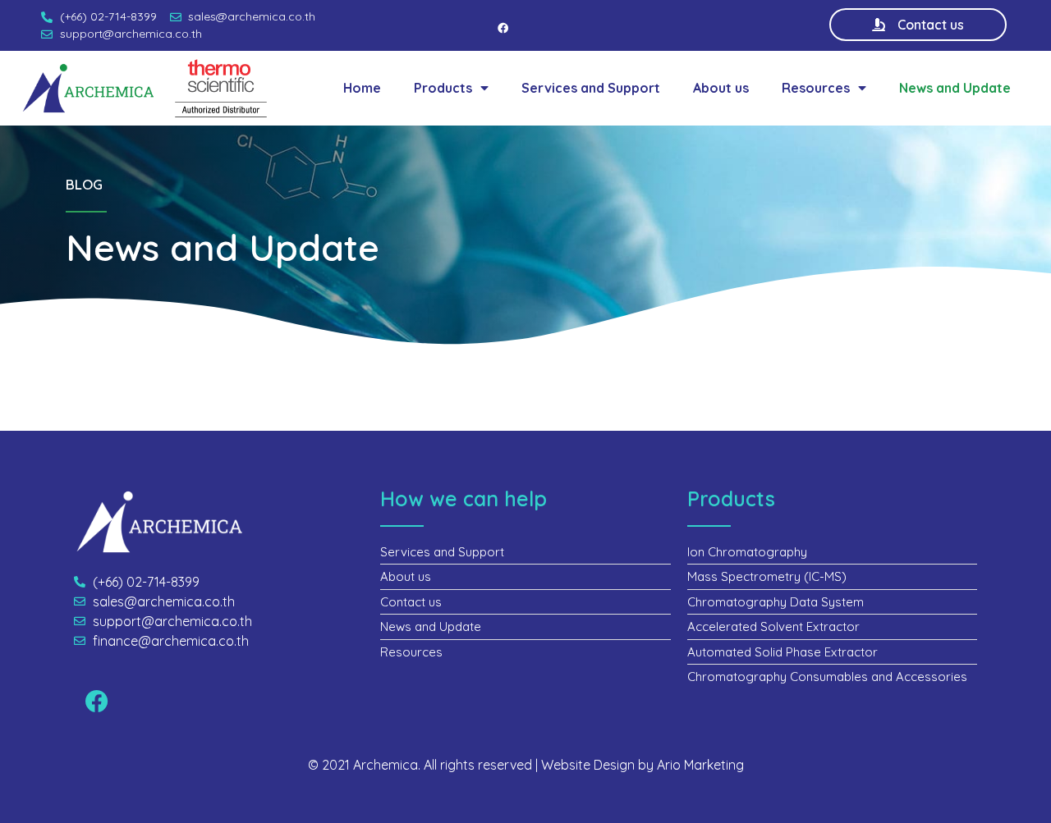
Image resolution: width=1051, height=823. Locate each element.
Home (362, 88)
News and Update (955, 88)
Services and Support (590, 88)
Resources (816, 88)
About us (721, 88)
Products (443, 88)
